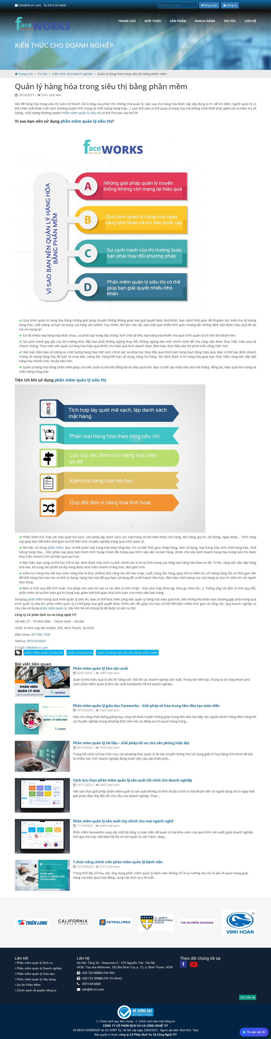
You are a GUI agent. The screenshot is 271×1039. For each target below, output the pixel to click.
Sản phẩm (178, 20)
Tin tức (230, 20)
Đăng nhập (210, 5)
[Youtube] (194, 964)
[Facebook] (183, 964)
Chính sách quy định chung (116, 1021)
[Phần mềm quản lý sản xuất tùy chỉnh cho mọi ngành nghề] (42, 836)
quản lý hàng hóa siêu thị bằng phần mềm (127, 653)
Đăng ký (231, 5)
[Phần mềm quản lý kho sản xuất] (42, 681)
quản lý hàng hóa (80, 653)
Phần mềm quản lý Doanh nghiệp (39, 968)
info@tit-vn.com (29, 5)
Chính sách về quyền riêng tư (36, 990)
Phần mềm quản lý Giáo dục (36, 973)
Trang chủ (127, 20)
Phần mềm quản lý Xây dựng (36, 979)
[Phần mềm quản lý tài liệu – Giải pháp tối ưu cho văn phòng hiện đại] (42, 756)
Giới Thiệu (153, 20)
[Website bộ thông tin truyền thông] (136, 1012)
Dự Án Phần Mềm (29, 984)
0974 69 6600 (56, 5)
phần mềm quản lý (53, 608)
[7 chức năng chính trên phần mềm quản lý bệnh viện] (42, 875)
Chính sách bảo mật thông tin (157, 1021)
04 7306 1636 (40, 634)
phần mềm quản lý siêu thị (86, 121)
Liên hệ (250, 20)
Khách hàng (205, 20)
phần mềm (56, 548)
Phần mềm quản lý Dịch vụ (35, 962)
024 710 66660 (92, 973)
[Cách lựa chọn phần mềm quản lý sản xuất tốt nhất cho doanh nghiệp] (42, 795)
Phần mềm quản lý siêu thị (82, 113)
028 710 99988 (92, 978)
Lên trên (246, 997)
